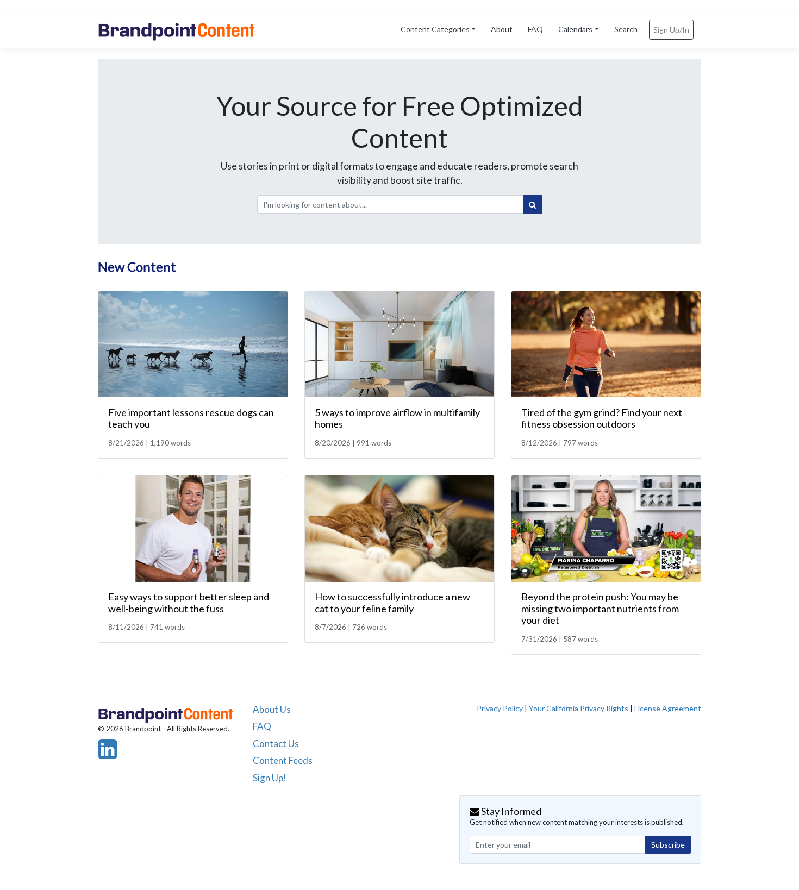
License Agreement (667, 708)
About (502, 29)
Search (626, 29)
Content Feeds (283, 760)
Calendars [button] (575, 29)
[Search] (532, 204)
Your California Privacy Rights (578, 708)
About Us (272, 709)
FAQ (535, 29)
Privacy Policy (500, 708)
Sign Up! (269, 778)
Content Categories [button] (435, 29)
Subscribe (668, 844)
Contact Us (276, 743)
